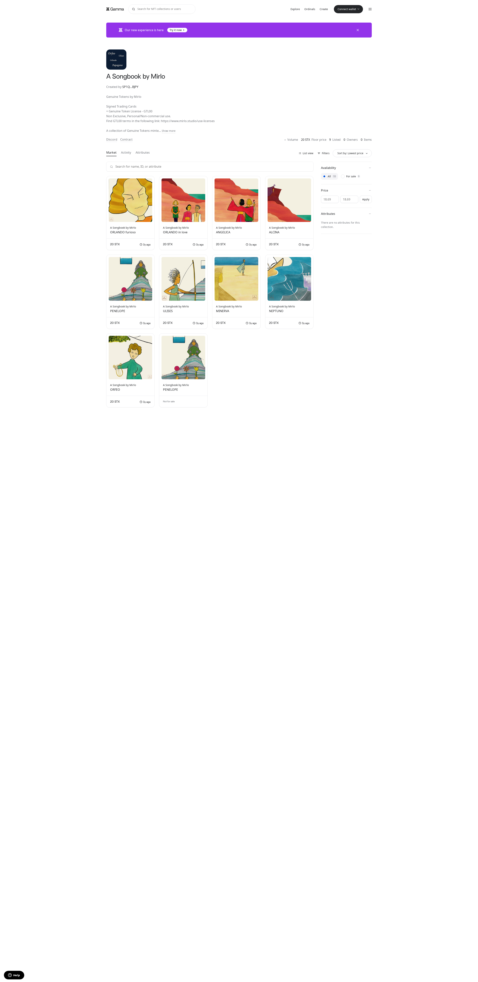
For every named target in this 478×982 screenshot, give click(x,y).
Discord (111, 139)
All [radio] (333, 176)
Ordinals (309, 9)
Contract (126, 139)
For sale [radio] (354, 176)
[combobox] (352, 153)
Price (324, 190)
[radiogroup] (346, 176)
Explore (295, 9)
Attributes (328, 214)
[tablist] (128, 152)
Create (324, 9)
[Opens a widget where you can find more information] (14, 975)
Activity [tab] (126, 152)
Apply (365, 199)
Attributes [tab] (143, 152)
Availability (328, 168)
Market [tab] (111, 152)
